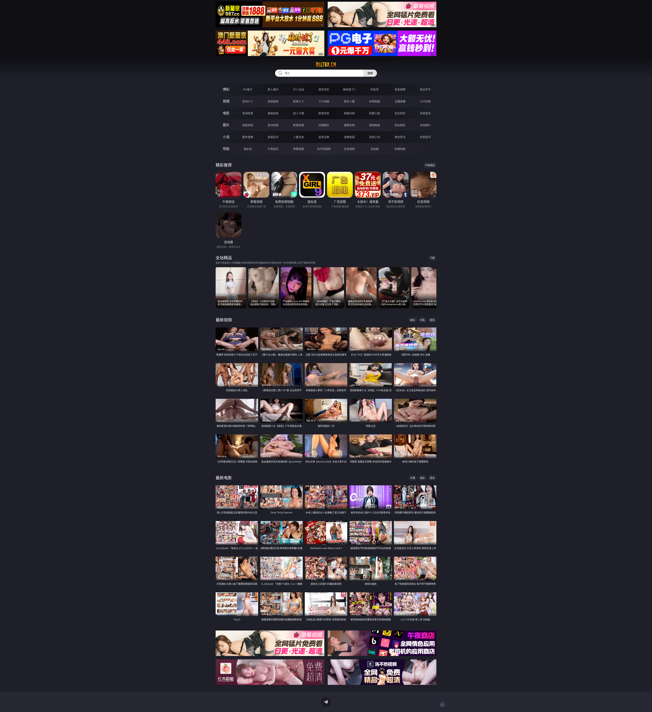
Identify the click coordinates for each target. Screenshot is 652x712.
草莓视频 (298, 149)
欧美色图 (298, 125)
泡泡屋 (374, 149)
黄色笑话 (400, 137)
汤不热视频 (324, 149)
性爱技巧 (425, 137)
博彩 (226, 89)
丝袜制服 (374, 101)
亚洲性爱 (247, 113)
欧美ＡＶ (298, 101)
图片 (226, 125)
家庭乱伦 (273, 137)
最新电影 (224, 477)
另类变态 (425, 113)
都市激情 (247, 137)
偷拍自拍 (273, 113)
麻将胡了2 (349, 89)
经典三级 (374, 113)
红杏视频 (349, 149)
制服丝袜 (349, 113)
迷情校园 (349, 137)
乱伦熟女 (400, 113)
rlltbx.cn (326, 64)
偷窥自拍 (247, 125)
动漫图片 (323, 125)
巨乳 (422, 320)
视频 (226, 101)
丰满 (412, 477)
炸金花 (374, 89)
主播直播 (400, 101)
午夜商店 (273, 149)
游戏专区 (323, 89)
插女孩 (248, 149)
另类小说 (374, 137)
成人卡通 (298, 113)
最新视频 (224, 320)
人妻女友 (298, 137)
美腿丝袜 (349, 125)
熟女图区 (400, 125)
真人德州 (273, 89)
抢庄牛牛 (425, 89)
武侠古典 (323, 137)
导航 (226, 149)
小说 (226, 137)
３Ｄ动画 (323, 101)
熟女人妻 (349, 101)
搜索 (370, 73)
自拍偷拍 (273, 101)
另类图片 (425, 125)
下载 (432, 257)
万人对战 (298, 89)
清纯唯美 (374, 125)
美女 (412, 320)
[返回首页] (442, 704)
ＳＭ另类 (425, 101)
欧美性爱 (323, 113)
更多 (432, 320)
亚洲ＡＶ (247, 101)
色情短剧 (400, 149)
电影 (226, 113)
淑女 (422, 477)
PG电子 (247, 89)
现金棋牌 (400, 89)
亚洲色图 (273, 125)
